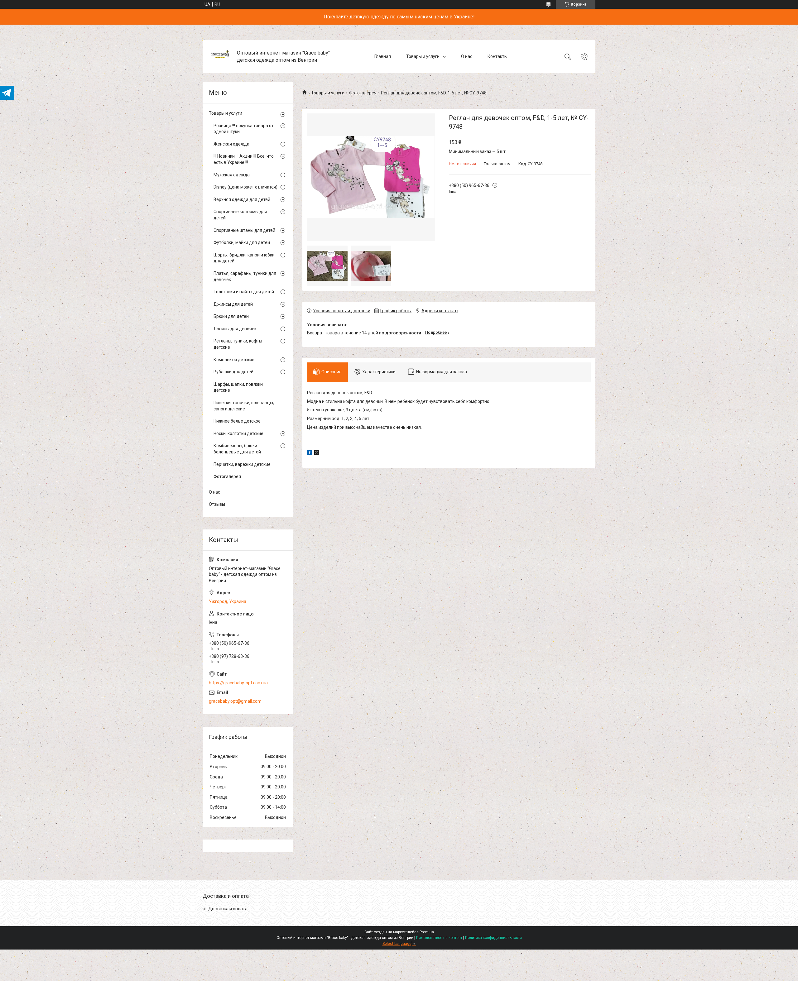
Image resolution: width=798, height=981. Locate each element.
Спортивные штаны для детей (244, 230)
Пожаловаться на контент (439, 938)
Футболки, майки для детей (242, 242)
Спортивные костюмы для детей (240, 214)
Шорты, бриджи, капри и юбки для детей (244, 258)
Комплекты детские (234, 359)
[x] (316, 453)
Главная (382, 56)
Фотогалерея (363, 92)
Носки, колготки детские (238, 433)
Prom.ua (427, 932)
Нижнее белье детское (237, 421)
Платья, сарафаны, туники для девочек (245, 276)
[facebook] (309, 453)
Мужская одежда (232, 174)
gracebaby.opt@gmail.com (235, 701)
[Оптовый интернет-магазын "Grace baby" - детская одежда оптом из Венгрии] (220, 56)
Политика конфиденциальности (493, 938)
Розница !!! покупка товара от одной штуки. (244, 128)
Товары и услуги (423, 56)
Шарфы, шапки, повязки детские (238, 387)
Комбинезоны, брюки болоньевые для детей (237, 448)
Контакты (497, 56)
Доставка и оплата (228, 908)
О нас (466, 56)
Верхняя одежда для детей (242, 199)
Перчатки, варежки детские (242, 464)
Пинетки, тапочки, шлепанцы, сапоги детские (244, 405)
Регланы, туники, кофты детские (238, 344)
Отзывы (217, 504)
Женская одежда (231, 143)
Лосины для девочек (235, 328)
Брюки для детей (231, 316)
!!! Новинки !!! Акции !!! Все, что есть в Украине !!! (244, 159)
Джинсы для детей (233, 304)
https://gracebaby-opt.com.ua (238, 682)
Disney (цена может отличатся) (245, 186)
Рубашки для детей (233, 371)
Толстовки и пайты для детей (244, 291)
